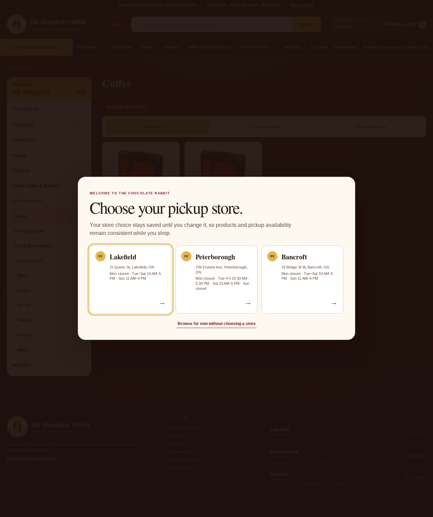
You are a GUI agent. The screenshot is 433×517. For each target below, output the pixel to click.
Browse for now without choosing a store (217, 324)
